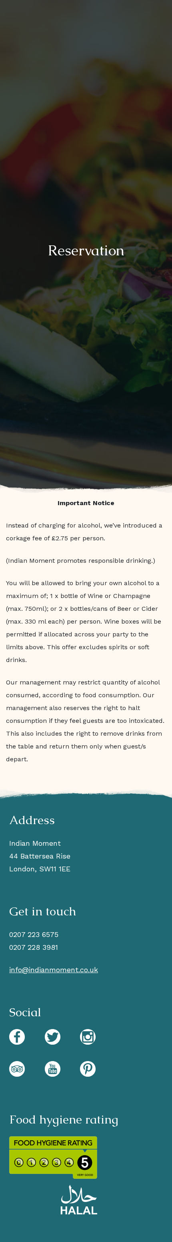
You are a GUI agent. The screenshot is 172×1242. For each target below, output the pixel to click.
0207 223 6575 (33, 934)
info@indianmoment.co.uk (53, 969)
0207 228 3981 (33, 947)
